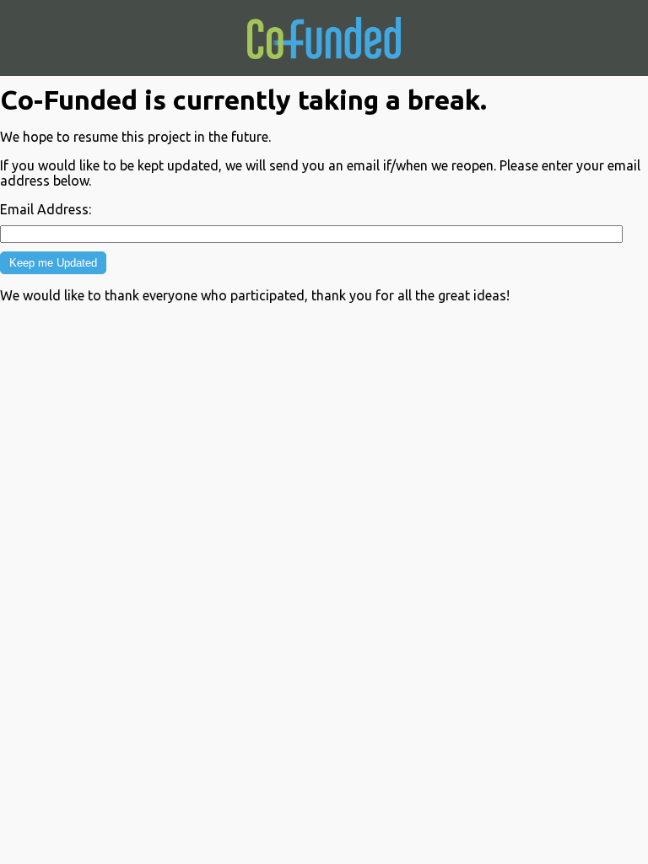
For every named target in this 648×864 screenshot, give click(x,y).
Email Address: (45, 209)
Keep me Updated (53, 262)
